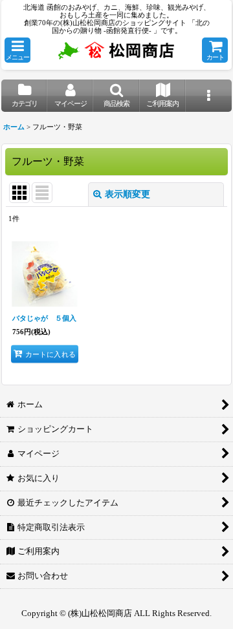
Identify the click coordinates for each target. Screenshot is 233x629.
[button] (17, 50)
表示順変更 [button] (127, 194)
